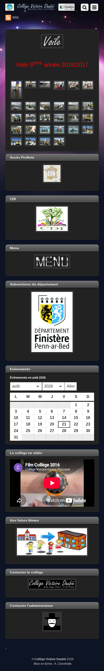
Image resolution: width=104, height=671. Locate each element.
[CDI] (52, 218)
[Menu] (52, 261)
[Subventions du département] (52, 322)
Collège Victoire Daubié (50, 659)
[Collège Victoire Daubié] (40, 8)
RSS (16, 17)
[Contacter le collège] (52, 584)
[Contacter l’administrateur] (52, 621)
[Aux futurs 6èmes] (52, 541)
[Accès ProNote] (52, 173)
